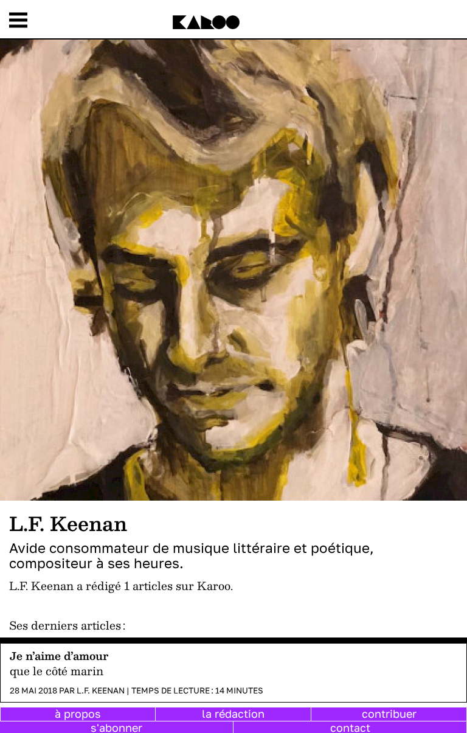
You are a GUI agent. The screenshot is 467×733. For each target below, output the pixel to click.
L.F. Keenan (101, 690)
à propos (78, 713)
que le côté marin (56, 671)
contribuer (389, 713)
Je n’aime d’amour (59, 655)
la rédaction (233, 713)
